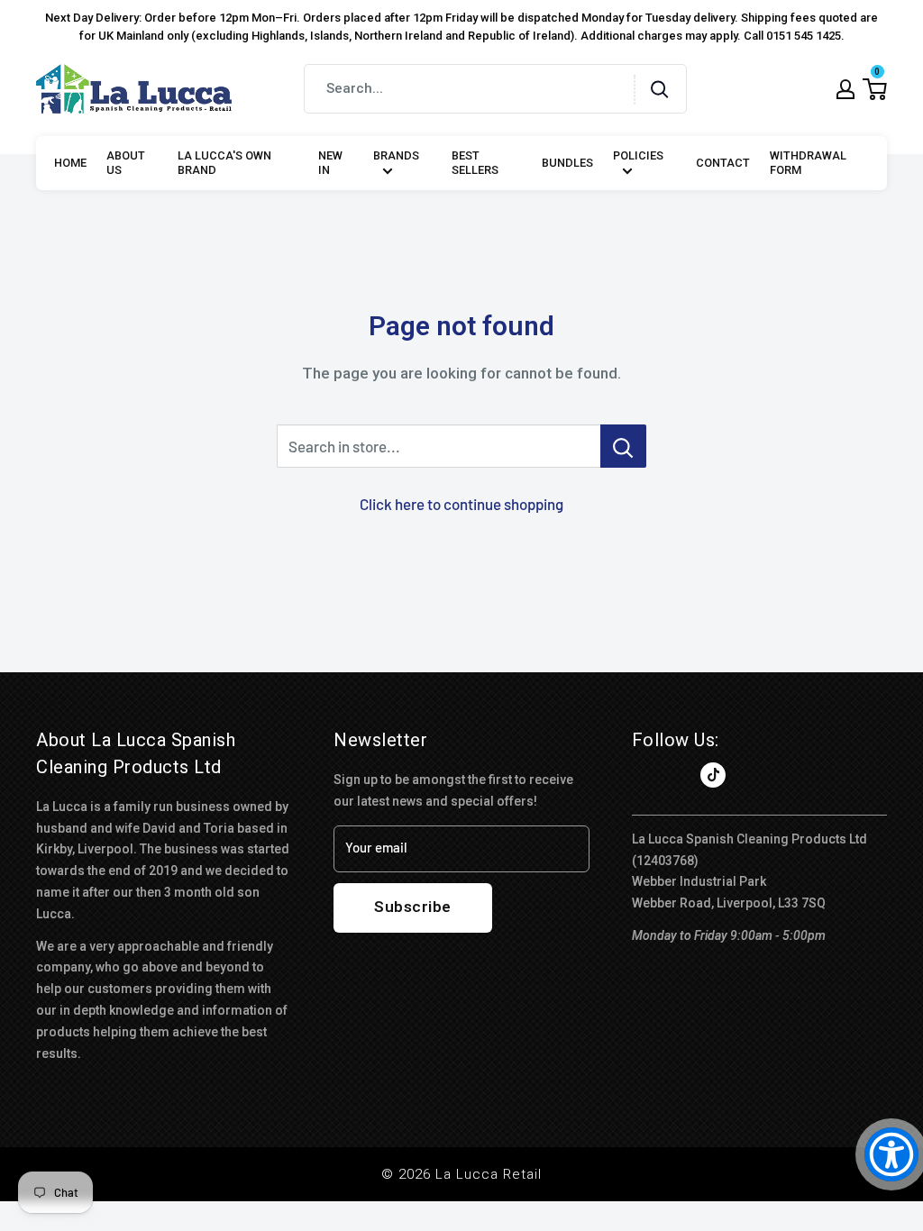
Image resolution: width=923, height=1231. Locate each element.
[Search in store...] (623, 446)
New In (330, 163)
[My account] (845, 89)
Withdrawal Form (808, 163)
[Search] (660, 89)
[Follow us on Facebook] (644, 775)
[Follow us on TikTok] (713, 775)
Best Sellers (475, 163)
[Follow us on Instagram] (678, 775)
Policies (638, 155)
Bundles (567, 162)
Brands (396, 155)
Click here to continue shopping (461, 504)
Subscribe (413, 907)
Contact (723, 162)
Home (70, 162)
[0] (875, 89)
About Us (125, 163)
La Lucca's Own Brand (224, 163)
